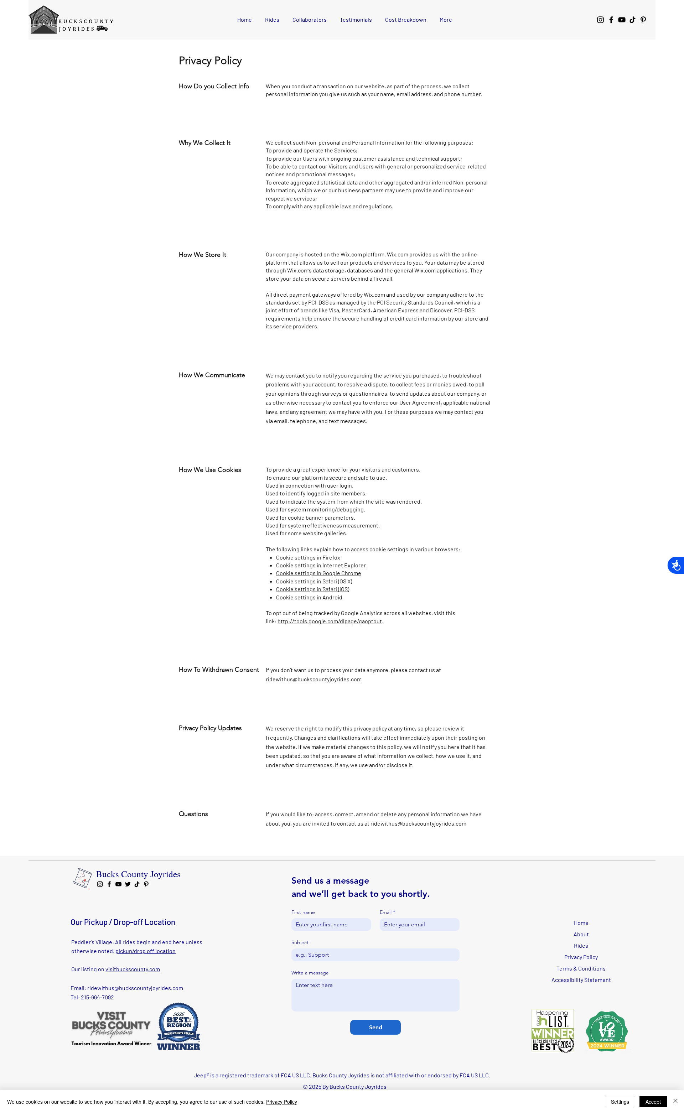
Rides (581, 945)
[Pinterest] (643, 19)
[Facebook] (611, 19)
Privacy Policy (581, 956)
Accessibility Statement (581, 979)
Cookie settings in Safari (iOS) (312, 589)
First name (303, 912)
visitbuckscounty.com (132, 969)
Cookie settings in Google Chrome (318, 572)
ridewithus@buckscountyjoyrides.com (314, 679)
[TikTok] (632, 19)
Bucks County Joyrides (138, 874)
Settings (620, 1101)
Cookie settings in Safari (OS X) (314, 581)
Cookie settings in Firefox (308, 557)
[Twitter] (127, 884)
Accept (653, 1101)
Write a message (310, 973)
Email (387, 912)
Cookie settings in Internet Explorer (321, 565)
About (581, 934)
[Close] (675, 1101)
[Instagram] (600, 19)
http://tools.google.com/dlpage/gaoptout (330, 621)
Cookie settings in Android (309, 597)
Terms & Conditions (581, 968)
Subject (300, 943)
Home (581, 922)
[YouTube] (621, 19)
